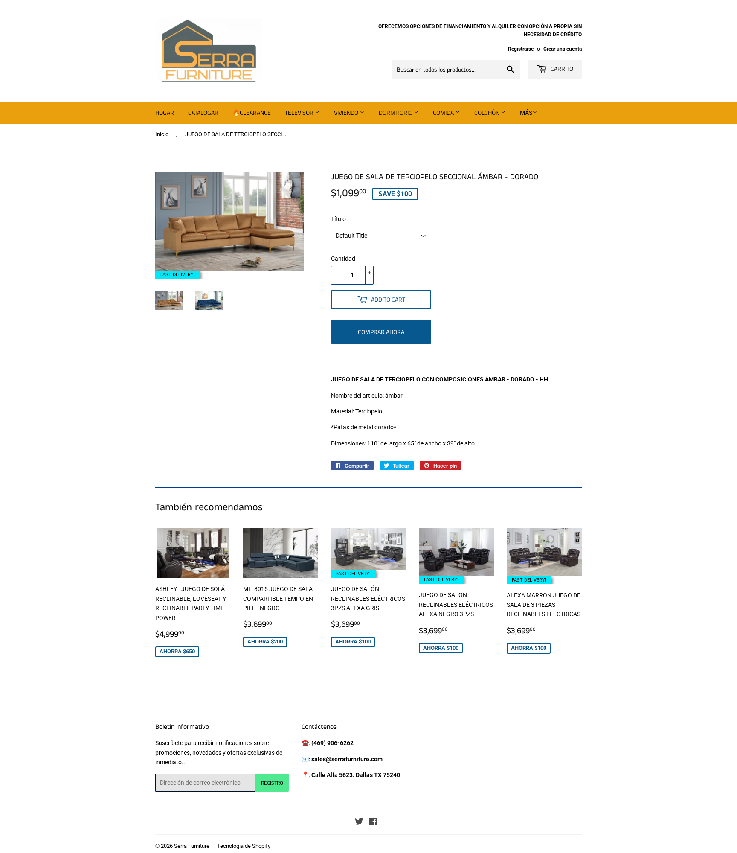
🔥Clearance (251, 112)
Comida (444, 112)
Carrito (561, 68)
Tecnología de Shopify (243, 846)
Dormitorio (396, 112)
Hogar (164, 112)
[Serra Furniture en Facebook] (373, 822)
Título (338, 218)
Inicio (161, 134)
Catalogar (203, 112)
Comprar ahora (381, 331)
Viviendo (347, 112)
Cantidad (343, 258)
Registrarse (521, 49)
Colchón (487, 112)
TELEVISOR (300, 112)
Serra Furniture (191, 846)
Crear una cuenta (562, 49)
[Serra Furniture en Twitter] (359, 822)
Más (526, 112)
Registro (272, 783)
